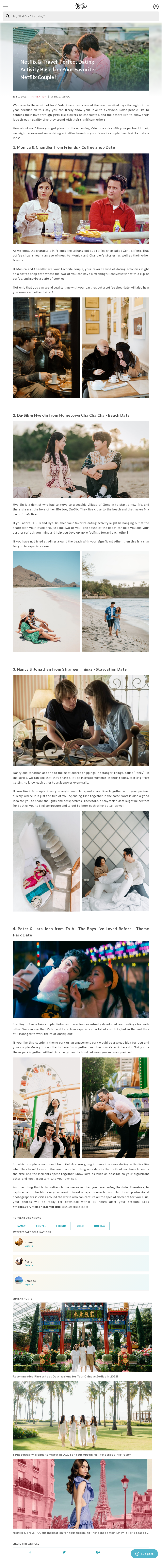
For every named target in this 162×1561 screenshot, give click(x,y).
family (21, 1226)
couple (41, 1226)
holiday (99, 1226)
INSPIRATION (38, 97)
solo (80, 1226)
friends (61, 1226)
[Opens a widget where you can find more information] (144, 1554)
